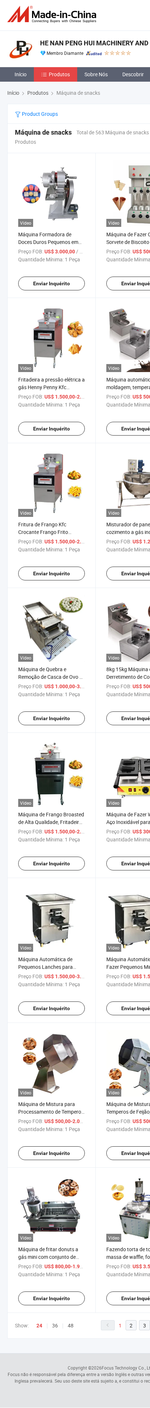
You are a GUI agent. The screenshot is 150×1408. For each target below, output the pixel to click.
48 (71, 1325)
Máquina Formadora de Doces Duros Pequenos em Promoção (48, 242)
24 (39, 1326)
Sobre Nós (96, 74)
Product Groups (39, 113)
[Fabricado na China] (53, 14)
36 (55, 1325)
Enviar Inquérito (51, 283)
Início (21, 74)
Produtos (59, 74)
